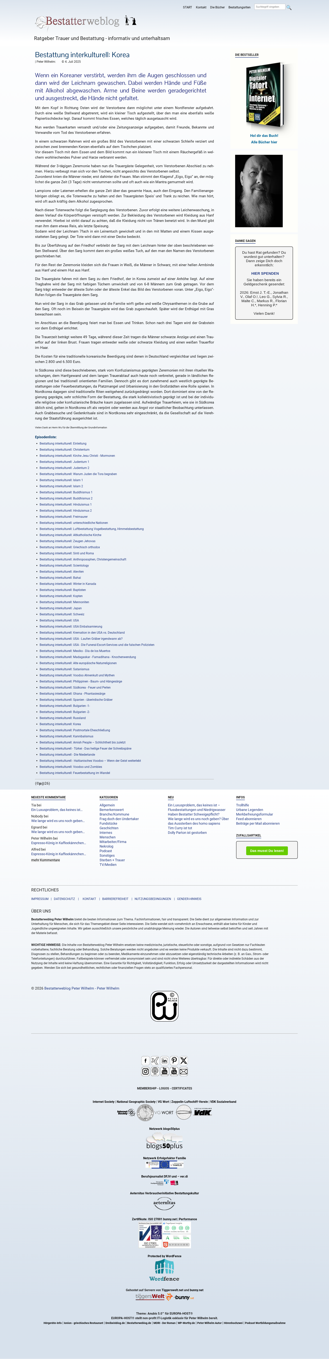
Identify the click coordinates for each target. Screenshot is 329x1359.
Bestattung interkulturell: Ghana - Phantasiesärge (72, 693)
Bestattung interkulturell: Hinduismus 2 (66, 510)
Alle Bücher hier (264, 142)
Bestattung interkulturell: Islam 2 (61, 486)
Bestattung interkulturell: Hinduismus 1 (66, 504)
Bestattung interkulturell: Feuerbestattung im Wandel (75, 773)
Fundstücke (108, 823)
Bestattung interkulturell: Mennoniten (64, 602)
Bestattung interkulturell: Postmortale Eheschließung (75, 730)
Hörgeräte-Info (53, 1323)
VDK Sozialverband (223, 1102)
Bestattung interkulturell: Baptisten (63, 590)
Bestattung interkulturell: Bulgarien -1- (65, 706)
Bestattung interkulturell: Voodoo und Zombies (71, 767)
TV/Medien (108, 865)
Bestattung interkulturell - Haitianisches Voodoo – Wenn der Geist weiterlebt (90, 761)
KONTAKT (88, 899)
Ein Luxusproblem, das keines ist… (57, 810)
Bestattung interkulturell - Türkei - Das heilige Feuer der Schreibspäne (85, 748)
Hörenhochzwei (233, 1323)
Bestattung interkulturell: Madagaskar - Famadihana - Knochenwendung (88, 657)
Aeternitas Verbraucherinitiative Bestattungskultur (164, 1193)
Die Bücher (217, 7)
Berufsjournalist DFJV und (159, 1176)
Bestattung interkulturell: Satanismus (64, 669)
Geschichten (109, 828)
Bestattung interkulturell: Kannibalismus (66, 736)
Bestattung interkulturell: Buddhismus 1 (66, 492)
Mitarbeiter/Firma (113, 842)
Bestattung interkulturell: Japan (61, 608)
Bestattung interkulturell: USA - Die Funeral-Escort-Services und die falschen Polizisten (97, 645)
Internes (106, 833)
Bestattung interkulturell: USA (59, 620)
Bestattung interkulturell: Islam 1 (61, 480)
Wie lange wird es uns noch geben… (58, 821)
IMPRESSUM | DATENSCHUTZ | (55, 899)
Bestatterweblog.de (139, 1323)
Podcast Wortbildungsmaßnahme (265, 1323)
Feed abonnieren (249, 819)
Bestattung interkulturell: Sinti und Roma (67, 553)
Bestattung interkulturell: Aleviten (62, 571)
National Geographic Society (136, 1102)
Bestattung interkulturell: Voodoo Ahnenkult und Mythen (77, 675)
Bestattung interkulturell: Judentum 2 (64, 468)
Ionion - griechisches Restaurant (83, 1323)
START (187, 7)
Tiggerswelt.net (172, 1290)
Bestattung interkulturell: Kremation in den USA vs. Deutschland (82, 632)
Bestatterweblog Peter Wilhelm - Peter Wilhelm (81, 988)
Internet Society (103, 1102)
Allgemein (107, 805)
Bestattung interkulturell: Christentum (64, 449)
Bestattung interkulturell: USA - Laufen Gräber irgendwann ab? (81, 639)
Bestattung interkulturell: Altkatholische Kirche (70, 535)
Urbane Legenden (249, 810)
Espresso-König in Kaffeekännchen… (58, 843)
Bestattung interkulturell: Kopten (61, 596)
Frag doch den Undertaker (119, 819)
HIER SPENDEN (265, 273)
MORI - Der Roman (164, 1323)
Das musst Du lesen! (267, 851)
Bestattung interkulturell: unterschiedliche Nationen (74, 523)
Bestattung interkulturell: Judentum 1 (64, 462)
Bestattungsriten (239, 7)
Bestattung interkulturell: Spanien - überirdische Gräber (76, 700)
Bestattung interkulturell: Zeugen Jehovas (67, 541)
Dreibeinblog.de (115, 1323)
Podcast (106, 851)
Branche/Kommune (114, 814)
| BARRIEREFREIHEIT (113, 899)
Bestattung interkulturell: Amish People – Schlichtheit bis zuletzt (82, 742)
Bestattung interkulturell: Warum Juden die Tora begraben (78, 474)
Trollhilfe (242, 805)
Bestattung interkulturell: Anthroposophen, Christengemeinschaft (83, 559)
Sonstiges (107, 855)
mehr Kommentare (45, 860)
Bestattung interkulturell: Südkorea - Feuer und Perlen (75, 687)
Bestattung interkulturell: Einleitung (63, 443)
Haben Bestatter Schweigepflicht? (194, 814)
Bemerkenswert (112, 810)
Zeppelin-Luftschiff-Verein (189, 1102)
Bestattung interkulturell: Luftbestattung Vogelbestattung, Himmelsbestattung (92, 529)
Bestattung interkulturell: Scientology (64, 565)
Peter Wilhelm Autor (209, 1323)
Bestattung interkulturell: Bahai (60, 578)
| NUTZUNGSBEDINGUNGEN (150, 899)
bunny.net (196, 1290)
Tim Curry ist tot (180, 828)
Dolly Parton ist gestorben (187, 833)
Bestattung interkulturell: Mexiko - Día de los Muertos (75, 651)
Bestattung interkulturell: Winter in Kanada (68, 584)
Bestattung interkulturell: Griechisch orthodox (70, 547)
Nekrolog (106, 846)
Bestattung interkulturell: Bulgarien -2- (65, 712)
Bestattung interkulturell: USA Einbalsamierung (71, 626)
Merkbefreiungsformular (254, 814)
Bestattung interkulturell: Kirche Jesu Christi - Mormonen (77, 456)
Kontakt (201, 7)
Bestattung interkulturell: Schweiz (62, 614)
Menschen (108, 837)
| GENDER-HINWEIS (186, 899)
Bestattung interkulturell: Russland (63, 718)
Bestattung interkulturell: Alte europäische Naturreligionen (78, 663)
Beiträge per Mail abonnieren (258, 823)
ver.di (184, 1176)
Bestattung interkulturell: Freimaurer (64, 517)
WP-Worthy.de (186, 1323)
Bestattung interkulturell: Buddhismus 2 (66, 498)
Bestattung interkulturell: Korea (60, 724)
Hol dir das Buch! (264, 135)
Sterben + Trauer (112, 860)
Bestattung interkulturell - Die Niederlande (67, 754)
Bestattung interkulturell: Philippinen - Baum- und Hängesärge (81, 681)
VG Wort (163, 1102)
